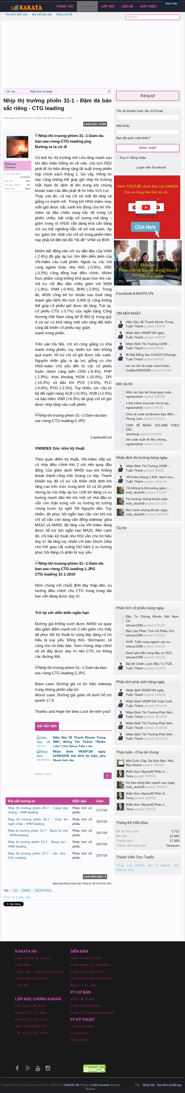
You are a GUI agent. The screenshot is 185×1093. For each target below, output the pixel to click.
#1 (107, 775)
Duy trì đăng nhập (132, 157)
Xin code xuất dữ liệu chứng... (147, 439)
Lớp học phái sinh (31, 1033)
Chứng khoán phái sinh (91, 978)
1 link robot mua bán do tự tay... (148, 403)
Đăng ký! (148, 96)
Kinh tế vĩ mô (82, 999)
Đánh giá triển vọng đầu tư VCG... (150, 653)
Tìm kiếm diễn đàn (16, 14)
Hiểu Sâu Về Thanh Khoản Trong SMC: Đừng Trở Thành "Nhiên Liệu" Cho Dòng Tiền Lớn (79, 742)
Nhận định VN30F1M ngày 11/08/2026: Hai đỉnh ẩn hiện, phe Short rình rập (79, 756)
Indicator (79, 1040)
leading (26, 890)
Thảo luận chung (86, 958)
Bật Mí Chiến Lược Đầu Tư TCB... (150, 664)
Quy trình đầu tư (31, 1026)
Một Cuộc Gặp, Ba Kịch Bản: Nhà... (151, 761)
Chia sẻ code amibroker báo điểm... (151, 414)
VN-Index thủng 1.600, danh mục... (151, 477)
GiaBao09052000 (138, 370)
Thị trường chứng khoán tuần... (148, 499)
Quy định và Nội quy (169, 1085)
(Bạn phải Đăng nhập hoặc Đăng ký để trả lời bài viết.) (82, 883)
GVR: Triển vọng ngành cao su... (149, 642)
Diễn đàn (87, 6)
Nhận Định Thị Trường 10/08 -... (149, 344)
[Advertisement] (92, 52)
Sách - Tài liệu (83, 985)
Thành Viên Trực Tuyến (135, 857)
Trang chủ (64, 6)
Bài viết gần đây (42, 14)
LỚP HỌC (108, 6)
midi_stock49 (135, 492)
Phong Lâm (134, 418)
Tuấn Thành (134, 326)
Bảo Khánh (134, 765)
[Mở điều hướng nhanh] (108, 91)
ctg (15, 890)
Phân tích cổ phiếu (32, 118)
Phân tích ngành (85, 1006)
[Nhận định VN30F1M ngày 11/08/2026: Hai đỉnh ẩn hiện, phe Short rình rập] (44, 755)
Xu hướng (79, 1033)
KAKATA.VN (72, 1085)
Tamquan (172, 845)
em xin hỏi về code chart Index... (149, 366)
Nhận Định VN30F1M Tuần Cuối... (150, 701)
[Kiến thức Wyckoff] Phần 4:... (147, 771)
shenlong (132, 434)
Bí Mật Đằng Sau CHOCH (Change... (152, 354)
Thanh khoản (82, 1026)
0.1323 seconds (99, 1085)
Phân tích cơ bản (30, 1012)
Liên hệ (127, 6)
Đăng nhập (171, 3)
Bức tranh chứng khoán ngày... (148, 510)
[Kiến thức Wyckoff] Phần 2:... (147, 804)
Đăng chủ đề (64, 14)
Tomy (130, 776)
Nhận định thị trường (90, 965)
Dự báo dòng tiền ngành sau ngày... (151, 782)
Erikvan (60, 118)
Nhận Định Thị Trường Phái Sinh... (150, 712)
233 (28, 181)
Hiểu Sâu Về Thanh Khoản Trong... (151, 322)
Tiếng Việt (148, 1085)
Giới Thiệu (148, 6)
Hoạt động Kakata (31, 978)
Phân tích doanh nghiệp (92, 1012)
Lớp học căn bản (30, 1006)
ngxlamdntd (134, 396)
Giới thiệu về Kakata (33, 958)
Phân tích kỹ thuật (32, 1019)
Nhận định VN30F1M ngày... (146, 333)
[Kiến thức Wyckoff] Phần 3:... (147, 793)
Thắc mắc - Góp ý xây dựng (39, 971)
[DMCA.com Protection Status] (94, 1071)
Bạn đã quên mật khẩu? (133, 138)
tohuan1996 (134, 625)
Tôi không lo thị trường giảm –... (149, 488)
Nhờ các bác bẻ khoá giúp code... (150, 392)
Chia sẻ (9, 897)
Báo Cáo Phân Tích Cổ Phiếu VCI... (151, 631)
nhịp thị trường (43, 890)
